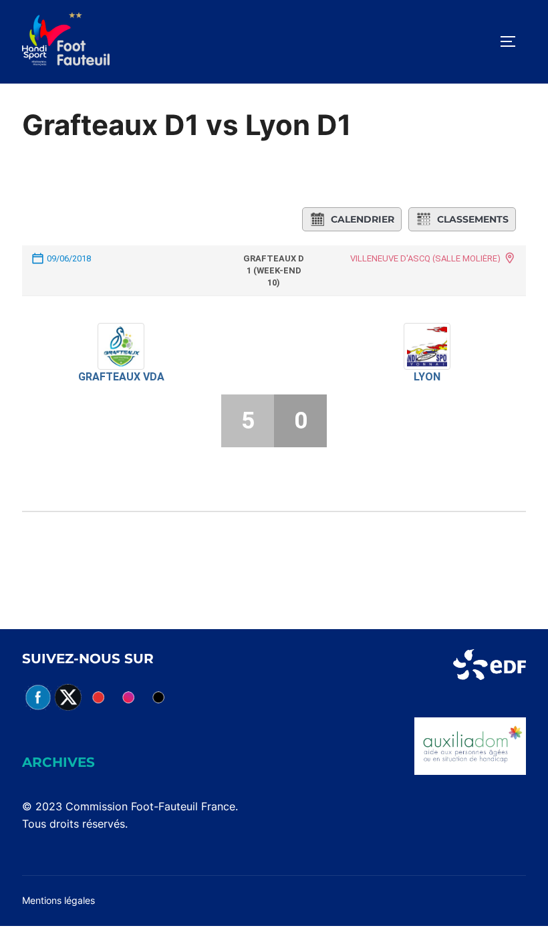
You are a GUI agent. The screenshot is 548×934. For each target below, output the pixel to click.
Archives (58, 762)
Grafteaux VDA (121, 376)
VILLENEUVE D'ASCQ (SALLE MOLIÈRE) (425, 258)
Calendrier (362, 219)
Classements (473, 219)
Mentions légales (58, 900)
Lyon (427, 376)
